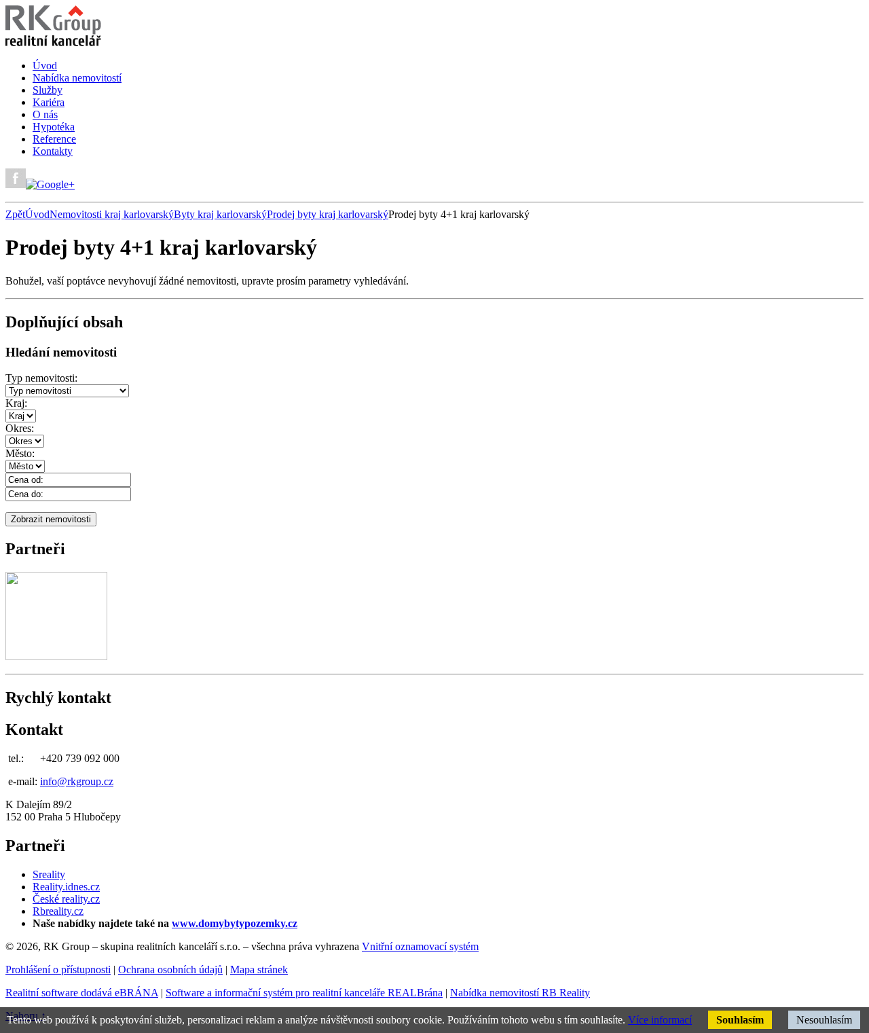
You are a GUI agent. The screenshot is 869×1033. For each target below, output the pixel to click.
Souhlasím (740, 1020)
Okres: (19, 428)
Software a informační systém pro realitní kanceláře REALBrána (304, 992)
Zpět (15, 214)
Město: (20, 453)
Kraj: (16, 403)
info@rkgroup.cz (76, 781)
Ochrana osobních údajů (170, 969)
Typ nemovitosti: (41, 378)
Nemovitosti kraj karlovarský (112, 214)
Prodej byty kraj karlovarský (327, 214)
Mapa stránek (259, 969)
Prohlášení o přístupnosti (58, 969)
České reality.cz (66, 899)
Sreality (49, 874)
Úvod (37, 214)
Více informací (660, 1020)
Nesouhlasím (824, 1020)
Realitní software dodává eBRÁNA (81, 992)
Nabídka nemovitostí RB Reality (520, 992)
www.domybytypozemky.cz (234, 923)
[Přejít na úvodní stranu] (53, 42)
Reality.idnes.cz (66, 886)
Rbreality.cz (58, 911)
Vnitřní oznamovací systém (420, 946)
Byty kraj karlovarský (220, 214)
